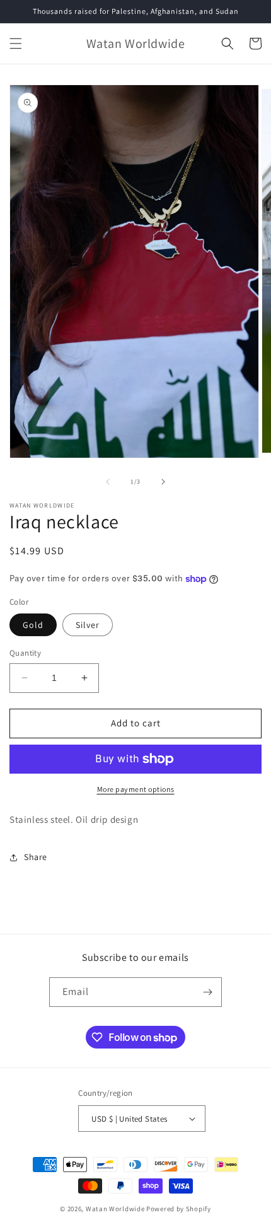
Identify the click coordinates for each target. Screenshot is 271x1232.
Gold (33, 625)
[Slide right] (163, 482)
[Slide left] (108, 482)
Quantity (25, 653)
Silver (88, 625)
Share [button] (35, 857)
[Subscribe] (207, 992)
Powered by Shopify (178, 1208)
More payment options (136, 789)
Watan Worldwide (115, 1208)
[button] (16, 43)
